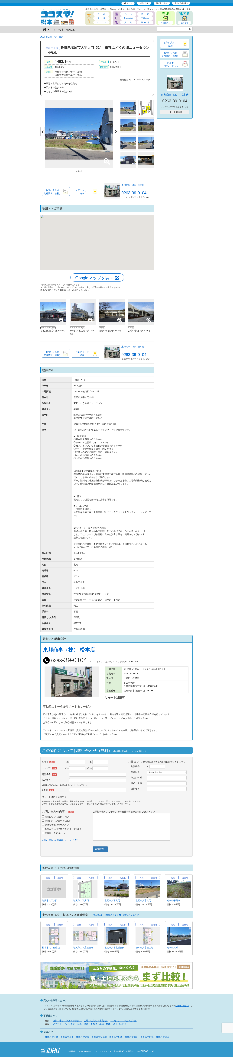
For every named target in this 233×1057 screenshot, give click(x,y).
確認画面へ (100, 849)
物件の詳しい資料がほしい (57, 820)
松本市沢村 (172, 947)
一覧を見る (96, 915)
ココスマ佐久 (82, 1036)
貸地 (115, 1023)
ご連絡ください (182, 1005)
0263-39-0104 (133, 192)
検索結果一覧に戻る (53, 37)
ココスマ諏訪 (131, 1036)
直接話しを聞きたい (54, 833)
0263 (68, 660)
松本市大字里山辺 (51, 947)
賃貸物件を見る (112, 915)
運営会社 (117, 1051)
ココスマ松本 (116, 1036)
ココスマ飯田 (162, 1036)
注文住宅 (184, 22)
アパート (128, 14)
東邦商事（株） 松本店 (132, 184)
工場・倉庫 (104, 1023)
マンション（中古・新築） (123, 1020)
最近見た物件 (161, 3)
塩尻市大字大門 (50, 900)
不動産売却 (165, 22)
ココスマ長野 (51, 1036)
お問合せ (129, 1051)
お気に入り (144, 3)
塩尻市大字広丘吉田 (114, 947)
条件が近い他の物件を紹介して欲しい (63, 828)
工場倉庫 (145, 18)
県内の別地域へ (181, 3)
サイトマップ (105, 1051)
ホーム (129, 3)
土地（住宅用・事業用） (96, 1020)
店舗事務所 (128, 18)
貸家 (79, 1023)
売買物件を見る (130, 915)
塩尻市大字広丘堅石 (83, 947)
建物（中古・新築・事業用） (67, 1020)
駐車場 (122, 1023)
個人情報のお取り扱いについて (59, 840)
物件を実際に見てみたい (56, 824)
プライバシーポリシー (87, 1051)
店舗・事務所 (90, 1023)
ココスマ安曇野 (99, 1036)
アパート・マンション (64, 1023)
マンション (101, 22)
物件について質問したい (56, 816)
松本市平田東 (173, 900)
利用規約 (72, 1051)
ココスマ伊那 (147, 1036)
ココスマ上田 (67, 1036)
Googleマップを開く (95, 277)
